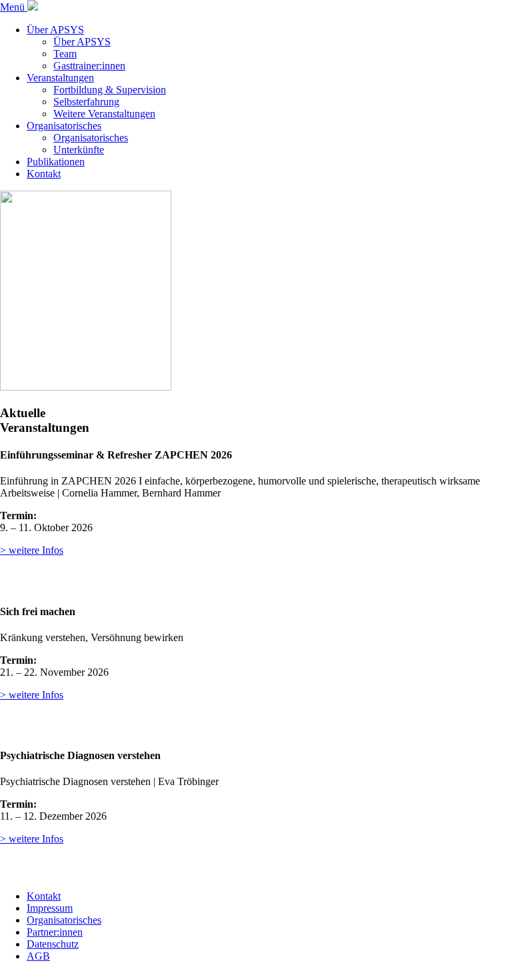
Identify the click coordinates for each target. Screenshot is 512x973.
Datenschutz (53, 944)
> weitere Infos (31, 550)
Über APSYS (55, 29)
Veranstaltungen (60, 77)
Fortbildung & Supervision (109, 89)
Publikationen (56, 161)
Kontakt (44, 173)
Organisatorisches (64, 125)
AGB (38, 956)
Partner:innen (55, 932)
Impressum (50, 908)
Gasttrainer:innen (89, 65)
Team (65, 53)
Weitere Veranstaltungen (104, 113)
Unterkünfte (78, 149)
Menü (13, 7)
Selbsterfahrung (86, 101)
